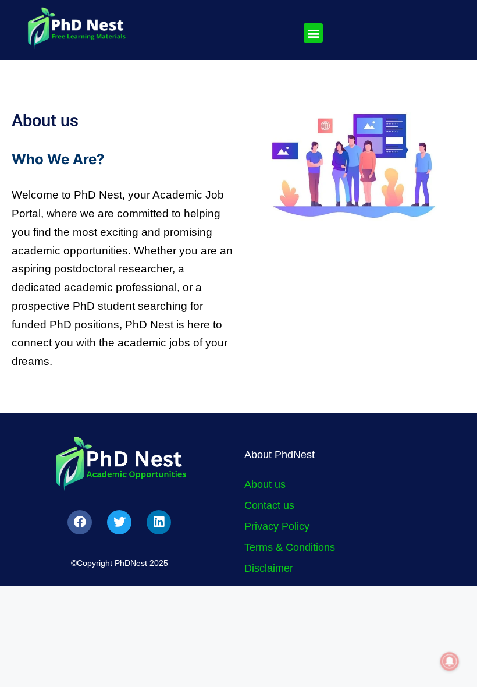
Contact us (269, 505)
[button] (313, 33)
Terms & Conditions (289, 547)
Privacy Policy (276, 526)
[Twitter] (119, 522)
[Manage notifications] (449, 661)
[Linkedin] (159, 522)
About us (265, 484)
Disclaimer (268, 568)
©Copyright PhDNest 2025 (119, 563)
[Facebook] (79, 522)
